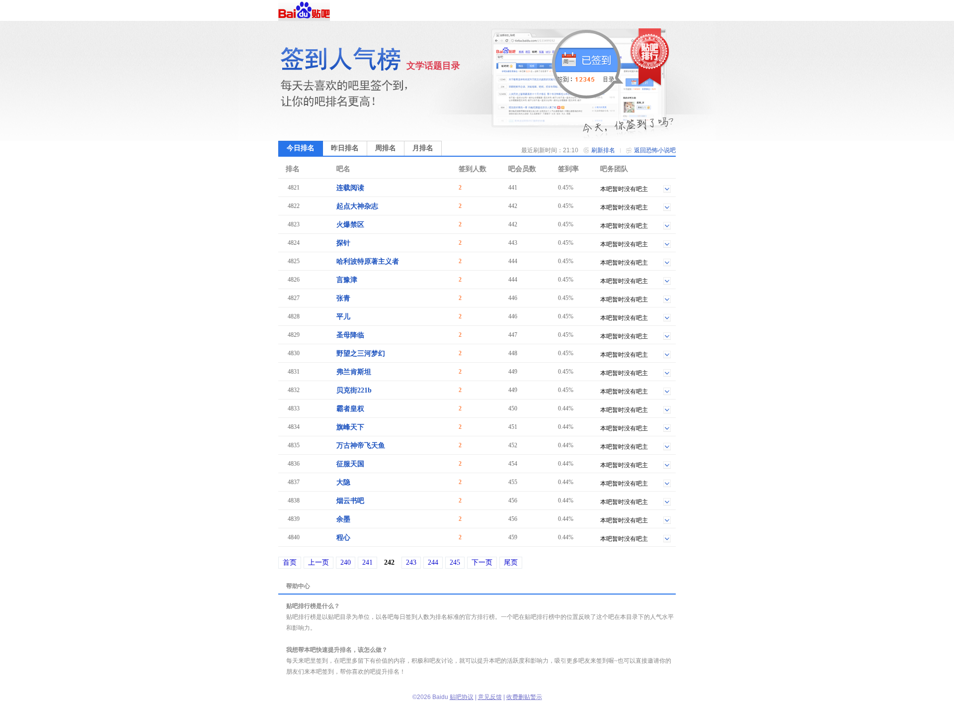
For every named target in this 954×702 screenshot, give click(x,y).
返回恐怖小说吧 (655, 150)
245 (455, 562)
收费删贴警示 (524, 697)
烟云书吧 (350, 500)
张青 (343, 298)
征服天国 (350, 464)
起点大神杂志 (357, 206)
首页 (290, 562)
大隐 (343, 482)
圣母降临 (350, 335)
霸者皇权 (350, 408)
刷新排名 (603, 150)
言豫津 (346, 280)
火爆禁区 (350, 224)
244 (433, 562)
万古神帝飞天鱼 (360, 445)
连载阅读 (350, 188)
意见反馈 (490, 697)
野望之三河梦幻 (360, 353)
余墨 (343, 519)
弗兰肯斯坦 (353, 372)
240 (345, 562)
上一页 (318, 562)
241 (367, 562)
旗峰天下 (350, 427)
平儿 (343, 316)
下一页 (482, 562)
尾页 (511, 562)
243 (411, 562)
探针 (343, 243)
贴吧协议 (462, 697)
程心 (343, 537)
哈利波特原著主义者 (367, 261)
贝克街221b (354, 390)
